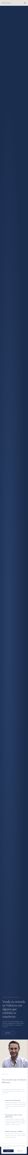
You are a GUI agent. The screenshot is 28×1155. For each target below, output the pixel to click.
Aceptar (8, 1150)
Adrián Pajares (6, 3)
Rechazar (19, 1150)
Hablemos (7, 1033)
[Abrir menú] (25, 3)
